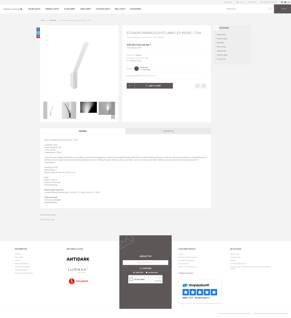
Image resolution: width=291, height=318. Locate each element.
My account (234, 254)
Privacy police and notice (24, 273)
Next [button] (113, 110)
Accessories (221, 59)
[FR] (288, 2)
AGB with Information (22, 267)
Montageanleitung (50, 202)
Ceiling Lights (221, 34)
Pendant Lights (222, 39)
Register (230, 2)
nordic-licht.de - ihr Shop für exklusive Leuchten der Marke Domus (250, 268)
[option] (52, 110)
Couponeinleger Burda (238, 264)
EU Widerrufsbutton (185, 273)
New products (183, 264)
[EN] (285, 2)
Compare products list (270, 2)
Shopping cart (235, 257)
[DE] (282, 2)
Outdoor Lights (222, 55)
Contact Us (168, 131)
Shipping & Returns (21, 270)
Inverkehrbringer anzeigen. (47, 219)
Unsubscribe (153, 272)
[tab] (82, 131)
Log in (242, 2)
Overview (82, 131)
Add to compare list (203, 85)
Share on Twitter (38, 33)
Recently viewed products (187, 257)
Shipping (130, 68)
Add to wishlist (197, 85)
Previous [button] (45, 110)
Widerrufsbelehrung (22, 264)
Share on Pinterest (38, 36)
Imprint (17, 260)
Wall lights (220, 43)
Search (269, 8)
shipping (134, 47)
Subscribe (139, 272)
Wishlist (233, 260)
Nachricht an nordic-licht (187, 267)
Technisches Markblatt (52, 200)
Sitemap (18, 254)
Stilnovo (139, 55)
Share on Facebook (38, 29)
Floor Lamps (221, 47)
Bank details (19, 257)
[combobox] (244, 8)
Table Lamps (221, 51)
